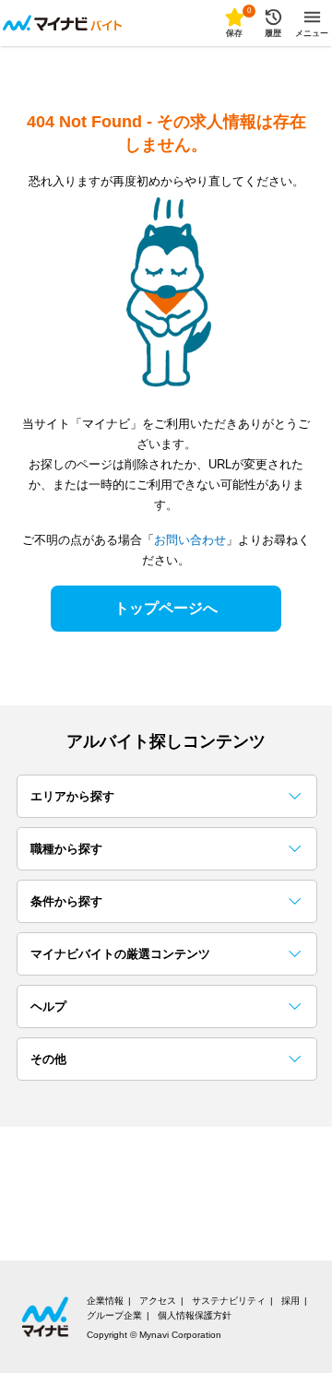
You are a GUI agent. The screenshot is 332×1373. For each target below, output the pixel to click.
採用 (290, 1301)
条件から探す (66, 901)
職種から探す (66, 849)
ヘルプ (48, 1006)
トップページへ (166, 608)
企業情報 (105, 1301)
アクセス (157, 1301)
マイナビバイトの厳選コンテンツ (120, 954)
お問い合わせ (190, 540)
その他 (48, 1059)
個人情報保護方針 (194, 1315)
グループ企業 (114, 1315)
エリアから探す (72, 796)
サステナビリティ (229, 1301)
